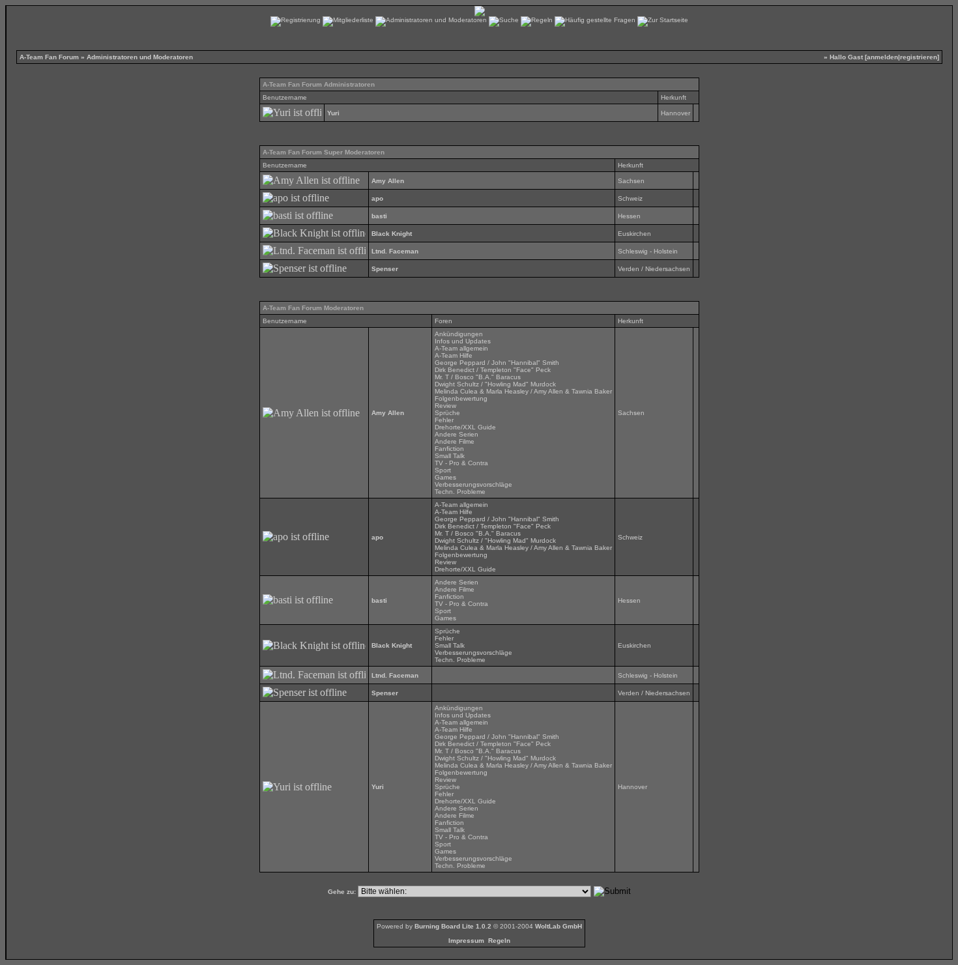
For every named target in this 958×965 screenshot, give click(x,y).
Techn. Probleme (460, 491)
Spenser (384, 268)
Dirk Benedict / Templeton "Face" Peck (493, 369)
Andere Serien (456, 434)
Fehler (444, 420)
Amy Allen (387, 180)
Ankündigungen (459, 334)
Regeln (499, 940)
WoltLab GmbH (558, 926)
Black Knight (391, 233)
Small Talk (450, 455)
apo (377, 198)
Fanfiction (449, 448)
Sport (443, 470)
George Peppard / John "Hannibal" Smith (497, 362)
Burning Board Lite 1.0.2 (452, 926)
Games (445, 477)
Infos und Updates (463, 341)
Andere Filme (454, 441)
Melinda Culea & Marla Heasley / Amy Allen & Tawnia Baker (523, 391)
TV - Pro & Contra (461, 463)
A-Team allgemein (461, 348)
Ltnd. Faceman (394, 251)
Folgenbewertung (461, 398)
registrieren (918, 57)
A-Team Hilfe (453, 355)
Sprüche (447, 412)
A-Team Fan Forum (49, 57)
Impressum (466, 940)
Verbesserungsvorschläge (473, 484)
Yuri (333, 113)
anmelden (882, 57)
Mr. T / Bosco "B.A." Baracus (478, 377)
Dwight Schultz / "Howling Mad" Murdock (495, 384)
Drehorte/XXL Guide (465, 427)
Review (445, 405)
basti (379, 216)
